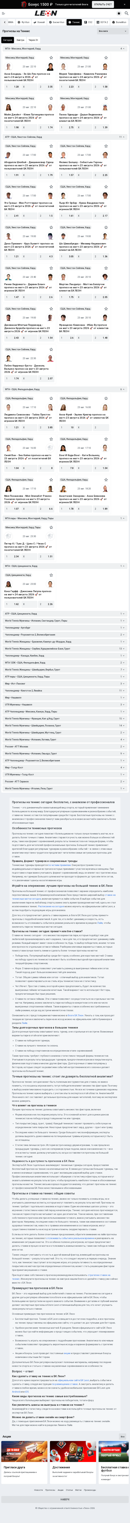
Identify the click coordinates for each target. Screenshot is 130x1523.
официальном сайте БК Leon (73, 1380)
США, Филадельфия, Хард (19, 398)
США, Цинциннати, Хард (18, 575)
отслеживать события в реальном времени (70, 1238)
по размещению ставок (65, 1384)
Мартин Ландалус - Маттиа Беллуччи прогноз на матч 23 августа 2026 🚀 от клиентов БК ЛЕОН (83, 287)
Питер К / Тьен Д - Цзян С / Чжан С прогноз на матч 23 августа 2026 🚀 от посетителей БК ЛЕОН (28, 546)
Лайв (100, 923)
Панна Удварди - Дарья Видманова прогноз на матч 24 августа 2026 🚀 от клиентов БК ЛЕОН (83, 117)
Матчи (78, 1490)
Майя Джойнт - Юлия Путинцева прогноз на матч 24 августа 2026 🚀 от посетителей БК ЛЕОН (29, 117)
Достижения (61, 1467)
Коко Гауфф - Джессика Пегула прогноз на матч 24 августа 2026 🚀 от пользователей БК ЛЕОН (27, 594)
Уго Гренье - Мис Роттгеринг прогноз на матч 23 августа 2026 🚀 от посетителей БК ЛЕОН (29, 206)
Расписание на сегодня (51, 906)
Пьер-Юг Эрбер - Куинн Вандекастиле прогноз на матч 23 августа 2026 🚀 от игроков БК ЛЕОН (83, 206)
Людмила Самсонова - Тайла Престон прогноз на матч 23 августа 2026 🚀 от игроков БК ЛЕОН (28, 417)
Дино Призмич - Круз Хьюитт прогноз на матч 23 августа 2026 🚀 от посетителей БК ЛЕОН (29, 246)
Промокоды (90, 1490)
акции (67, 1353)
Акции (60, 1490)
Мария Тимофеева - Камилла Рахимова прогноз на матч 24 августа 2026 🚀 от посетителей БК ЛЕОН (83, 77)
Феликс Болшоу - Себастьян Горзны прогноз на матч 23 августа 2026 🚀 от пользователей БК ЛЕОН (83, 165)
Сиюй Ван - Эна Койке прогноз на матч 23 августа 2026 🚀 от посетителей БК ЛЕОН (27, 458)
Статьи (69, 1490)
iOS (27, 1391)
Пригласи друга (14, 1467)
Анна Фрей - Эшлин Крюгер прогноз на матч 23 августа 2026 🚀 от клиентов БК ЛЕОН (83, 417)
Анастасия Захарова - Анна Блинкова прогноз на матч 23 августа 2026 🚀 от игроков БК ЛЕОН (83, 499)
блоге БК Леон (75, 1015)
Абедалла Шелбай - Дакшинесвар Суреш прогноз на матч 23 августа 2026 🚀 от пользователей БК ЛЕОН (28, 165)
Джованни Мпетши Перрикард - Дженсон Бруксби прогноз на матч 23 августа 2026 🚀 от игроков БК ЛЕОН (27, 328)
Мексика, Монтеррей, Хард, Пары (23, 527)
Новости (38, 1490)
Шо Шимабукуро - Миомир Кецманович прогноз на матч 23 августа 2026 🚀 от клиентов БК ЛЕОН (83, 246)
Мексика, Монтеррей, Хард (20, 57)
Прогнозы (50, 1490)
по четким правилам (59, 865)
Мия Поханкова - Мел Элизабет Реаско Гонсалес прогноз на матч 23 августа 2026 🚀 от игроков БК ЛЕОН (28, 499)
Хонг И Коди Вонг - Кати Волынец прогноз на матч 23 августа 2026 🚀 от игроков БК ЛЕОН (83, 458)
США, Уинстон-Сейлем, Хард (21, 146)
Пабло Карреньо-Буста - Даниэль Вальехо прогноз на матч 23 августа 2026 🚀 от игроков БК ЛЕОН (26, 368)
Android (16, 1391)
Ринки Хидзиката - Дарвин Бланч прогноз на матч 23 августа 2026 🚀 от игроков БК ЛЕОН (28, 287)
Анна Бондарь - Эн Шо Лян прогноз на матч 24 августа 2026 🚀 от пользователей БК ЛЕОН (27, 77)
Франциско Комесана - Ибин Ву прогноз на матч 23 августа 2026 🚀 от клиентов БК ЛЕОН (83, 328)
